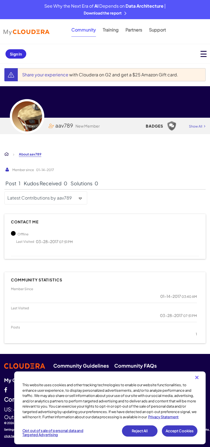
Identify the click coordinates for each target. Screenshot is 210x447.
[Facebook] (5, 389)
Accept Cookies (180, 431)
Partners (134, 30)
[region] (110, 407)
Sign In (16, 53)
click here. (11, 436)
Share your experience (45, 74)
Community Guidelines (81, 365)
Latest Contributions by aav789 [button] (39, 198)
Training (111, 30)
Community (83, 30)
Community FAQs (135, 365)
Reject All (139, 431)
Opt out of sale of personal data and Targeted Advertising (52, 432)
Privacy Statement (163, 417)
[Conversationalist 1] (172, 126)
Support (157, 30)
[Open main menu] (203, 54)
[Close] (197, 377)
